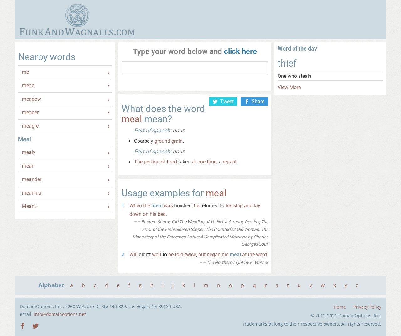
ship (238, 206)
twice (190, 255)
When (135, 206)
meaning (31, 193)
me (25, 72)
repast (230, 162)
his (229, 206)
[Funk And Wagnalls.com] (77, 19)
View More (289, 87)
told (179, 255)
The (138, 162)
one (201, 162)
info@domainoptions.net (60, 314)
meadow (31, 99)
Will (133, 255)
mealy (28, 152)
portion (151, 162)
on (145, 214)
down (135, 214)
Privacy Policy (367, 307)
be (171, 255)
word (261, 255)
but (202, 255)
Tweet (227, 101)
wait (156, 255)
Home (340, 307)
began (214, 255)
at (194, 162)
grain (177, 141)
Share (258, 101)
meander (31, 179)
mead (28, 85)
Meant (29, 206)
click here (240, 51)
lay (257, 206)
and (248, 206)
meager (30, 112)
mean (28, 166)
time (211, 162)
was (168, 206)
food (172, 162)
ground (162, 141)
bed (162, 214)
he (196, 206)
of (163, 162)
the (146, 206)
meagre (30, 126)
